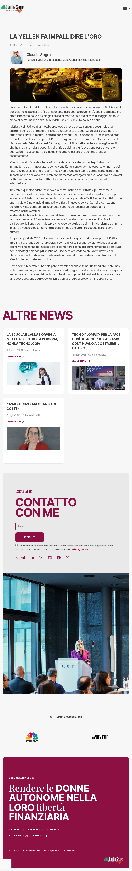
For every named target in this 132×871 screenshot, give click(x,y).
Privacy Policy (79, 549)
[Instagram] (40, 557)
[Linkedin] (49, 557)
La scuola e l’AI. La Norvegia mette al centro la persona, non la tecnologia (32, 339)
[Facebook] (58, 557)
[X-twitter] (67, 557)
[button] (124, 8)
